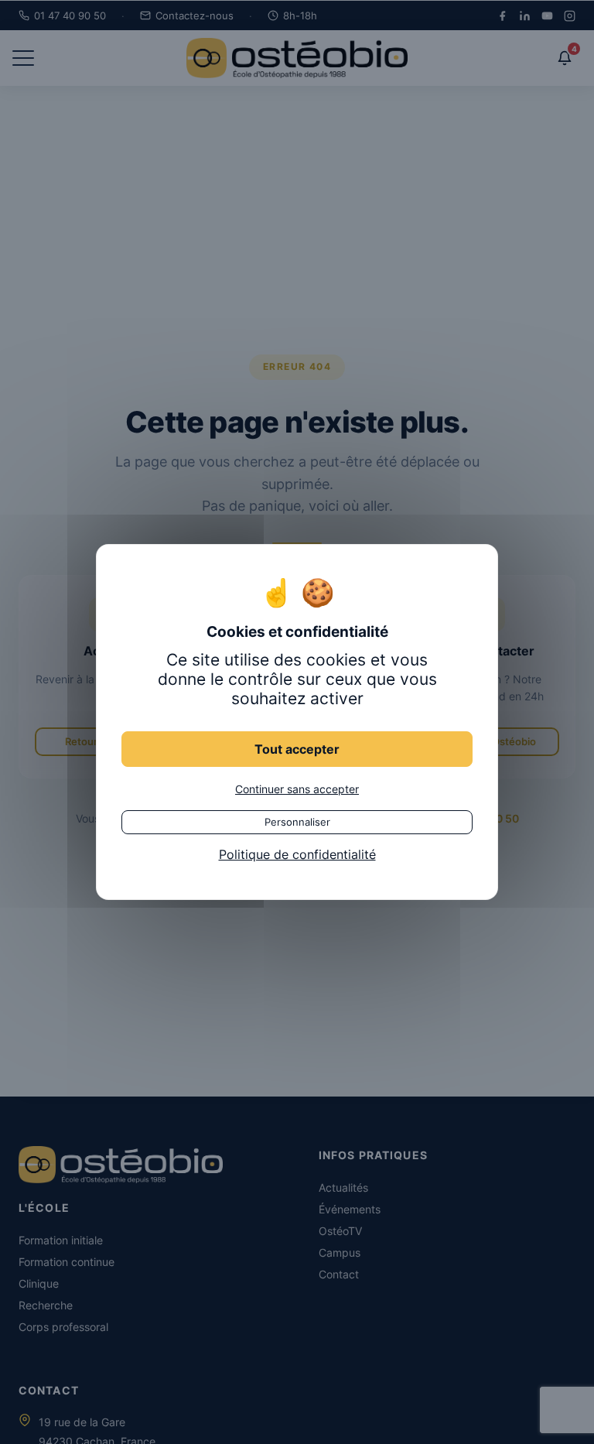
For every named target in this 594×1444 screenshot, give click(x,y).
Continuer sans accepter (297, 789)
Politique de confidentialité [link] (297, 854)
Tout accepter (297, 749)
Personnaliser (297, 822)
